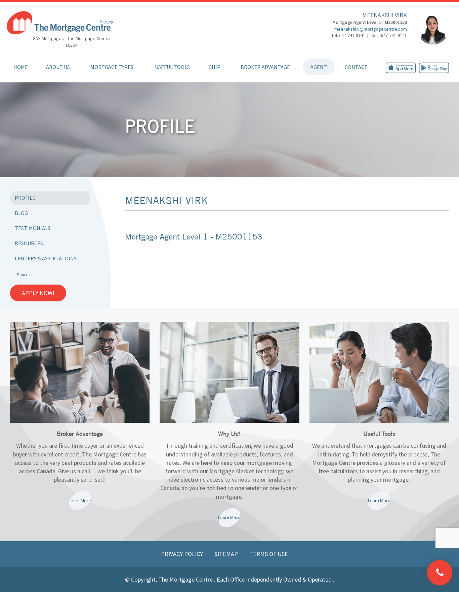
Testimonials (32, 228)
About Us (58, 67)
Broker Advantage (265, 67)
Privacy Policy (182, 554)
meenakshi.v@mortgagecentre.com (370, 29)
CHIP (214, 67)
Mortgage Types (111, 67)
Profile (25, 197)
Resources (29, 243)
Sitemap (226, 554)
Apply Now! (38, 293)
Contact (356, 67)
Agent (318, 67)
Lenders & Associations (46, 258)
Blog (21, 213)
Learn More (80, 500)
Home (20, 67)
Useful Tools (172, 67)
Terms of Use (268, 554)
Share (23, 274)
